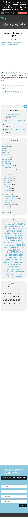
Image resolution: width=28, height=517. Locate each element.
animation (20, 226)
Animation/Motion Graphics (11, 198)
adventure (7, 224)
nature (9, 264)
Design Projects (8, 202)
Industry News (6, 161)
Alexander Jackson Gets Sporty (14, 34)
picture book (11, 267)
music (21, 262)
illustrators (19, 86)
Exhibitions (5, 155)
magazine (9, 262)
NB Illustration (8, 184)
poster (20, 269)
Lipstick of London (9, 178)
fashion (14, 247)
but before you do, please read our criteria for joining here (14, 478)
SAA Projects (6, 194)
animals (12, 226)
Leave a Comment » (18, 93)
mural (16, 262)
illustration (8, 86)
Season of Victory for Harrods (15, 120)
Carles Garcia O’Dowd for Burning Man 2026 (13, 115)
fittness (17, 85)
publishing (5, 163)
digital (15, 242)
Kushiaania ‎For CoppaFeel (13, 125)
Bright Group (7, 172)
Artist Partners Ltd (9, 170)
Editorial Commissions (12, 91)
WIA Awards (5, 212)
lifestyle (4, 88)
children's (18, 233)
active (8, 85)
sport (14, 274)
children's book (14, 235)
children (9, 233)
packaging (17, 264)
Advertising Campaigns (10, 196)
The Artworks (7, 190)
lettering (9, 260)
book (7, 231)
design (7, 242)
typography (10, 277)
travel (19, 274)
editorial (13, 85)
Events (4, 152)
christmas (9, 240)
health (20, 85)
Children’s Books (8, 200)
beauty (7, 229)
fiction (21, 247)
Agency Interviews (7, 144)
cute (21, 240)
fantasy (7, 248)
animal (5, 226)
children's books (14, 238)
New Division (7, 186)
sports (8, 88)
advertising (18, 223)
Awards (4, 148)
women (19, 276)
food (10, 250)
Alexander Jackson (12, 72)
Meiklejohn (7, 182)
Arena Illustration (9, 167)
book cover (17, 231)
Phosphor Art (10, 93)
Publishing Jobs (8, 209)
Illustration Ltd (8, 176)
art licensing (6, 146)
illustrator (14, 86)
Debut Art (6, 174)
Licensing (6, 207)
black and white (17, 229)
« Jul (3, 309)
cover (16, 240)
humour (4, 86)
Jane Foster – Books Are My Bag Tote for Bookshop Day (15, 130)
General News (21, 91)
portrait (13, 269)
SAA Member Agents (7, 165)
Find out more (22, 13)
